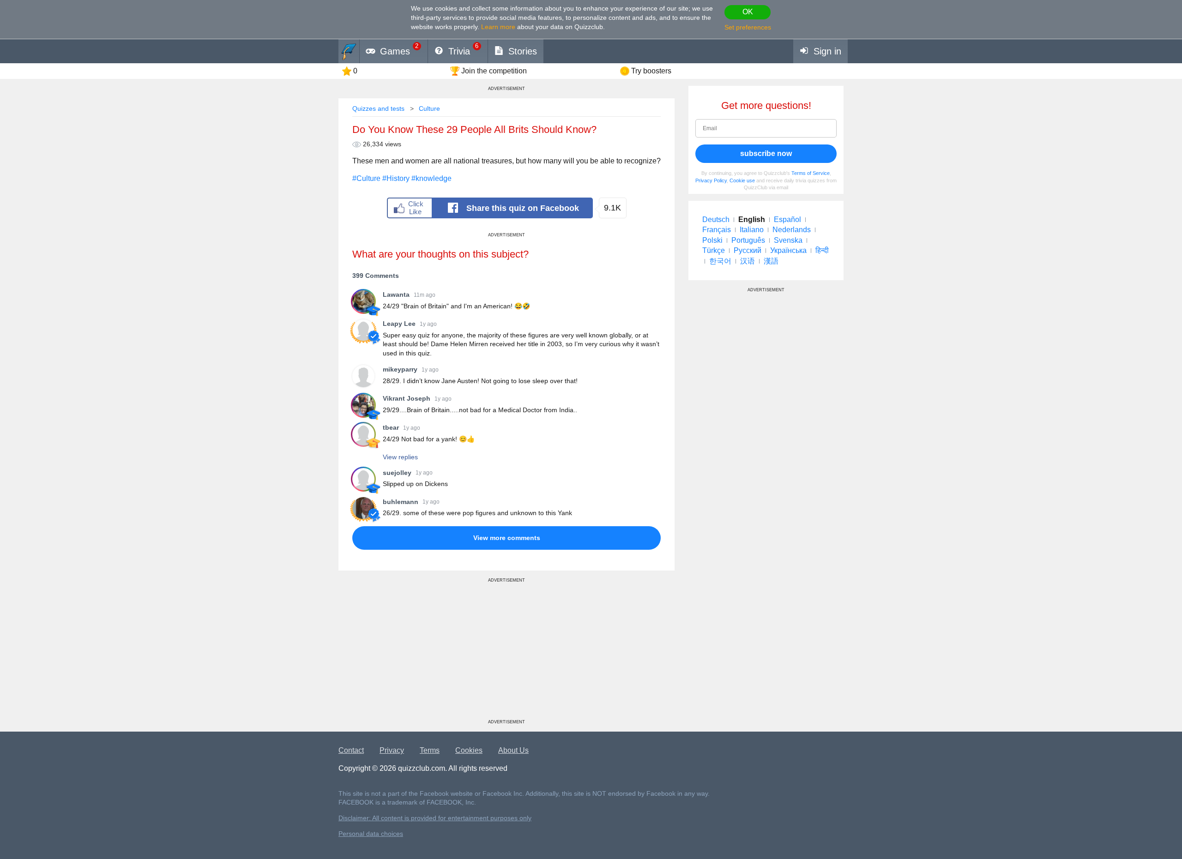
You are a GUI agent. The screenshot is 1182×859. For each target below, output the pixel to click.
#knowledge (431, 178)
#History (396, 178)
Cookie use (742, 180)
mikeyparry (400, 369)
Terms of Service (810, 173)
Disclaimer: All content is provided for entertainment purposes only (434, 818)
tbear (391, 427)
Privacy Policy (711, 180)
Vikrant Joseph (406, 398)
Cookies (468, 750)
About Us (513, 750)
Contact (351, 750)
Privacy (392, 750)
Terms (430, 750)
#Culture (366, 178)
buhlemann (400, 501)
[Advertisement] (506, 654)
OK (747, 12)
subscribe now (766, 153)
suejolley (397, 472)
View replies (400, 457)
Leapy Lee (399, 323)
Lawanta (396, 294)
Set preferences (747, 27)
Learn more (498, 26)
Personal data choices (370, 833)
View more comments (506, 537)
